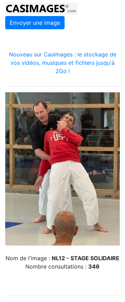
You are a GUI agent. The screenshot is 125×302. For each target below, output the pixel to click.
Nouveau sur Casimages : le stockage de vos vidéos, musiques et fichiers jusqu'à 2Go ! (62, 63)
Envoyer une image (35, 22)
